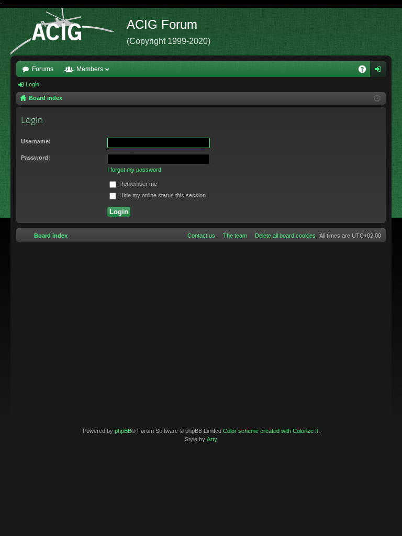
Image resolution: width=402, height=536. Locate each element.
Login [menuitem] (380, 71)
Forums (42, 69)
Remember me (137, 184)
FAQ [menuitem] (365, 71)
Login (32, 84)
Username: (36, 141)
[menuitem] (283, 235)
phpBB (123, 431)
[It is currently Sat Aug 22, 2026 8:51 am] (377, 98)
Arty (212, 439)
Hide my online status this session (162, 195)
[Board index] (68, 31)
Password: (35, 157)
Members (89, 69)
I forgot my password (134, 169)
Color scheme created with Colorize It (270, 431)
